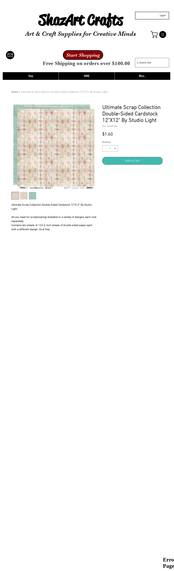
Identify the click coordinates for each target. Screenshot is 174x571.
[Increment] (115, 148)
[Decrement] (105, 148)
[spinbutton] (110, 148)
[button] (159, 34)
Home (14, 92)
